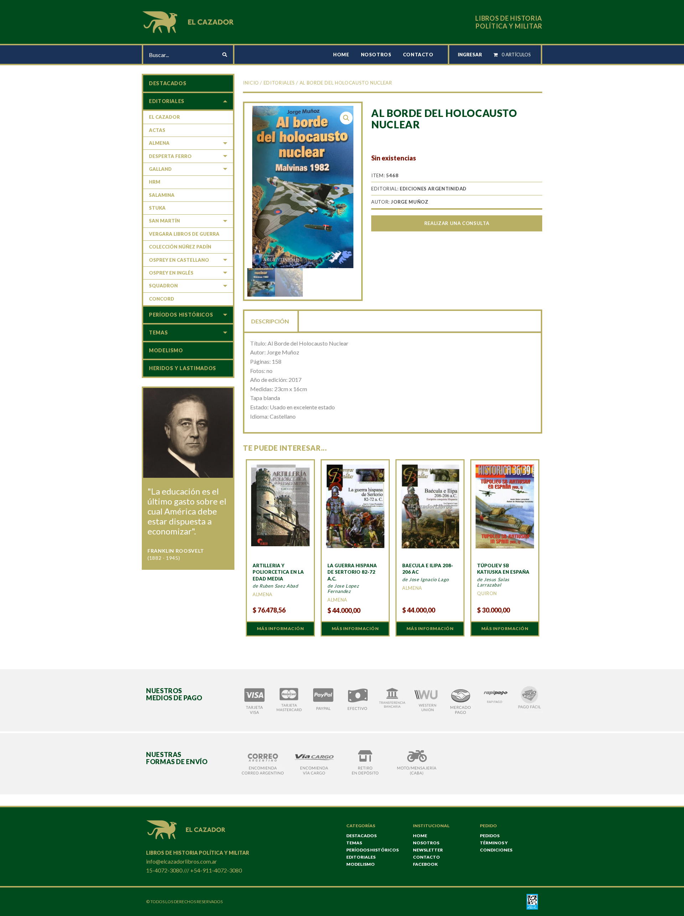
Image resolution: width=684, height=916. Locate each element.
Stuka (157, 208)
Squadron (163, 285)
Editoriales (279, 83)
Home (341, 54)
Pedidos (489, 835)
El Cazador (164, 117)
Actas (157, 130)
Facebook (425, 864)
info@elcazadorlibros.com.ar (181, 861)
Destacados (167, 83)
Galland (160, 169)
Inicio (251, 83)
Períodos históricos (181, 315)
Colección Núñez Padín (180, 247)
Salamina (162, 195)
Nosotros (376, 54)
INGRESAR (470, 54)
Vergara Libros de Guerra (184, 234)
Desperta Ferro (170, 156)
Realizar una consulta (456, 223)
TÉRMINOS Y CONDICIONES (496, 846)
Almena (159, 143)
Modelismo (166, 350)
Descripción (270, 321)
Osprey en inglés (171, 273)
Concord (161, 299)
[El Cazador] (189, 21)
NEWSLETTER (428, 850)
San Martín (164, 221)
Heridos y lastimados (182, 368)
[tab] (271, 320)
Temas (158, 332)
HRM (154, 182)
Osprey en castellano (179, 260)
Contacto (418, 54)
